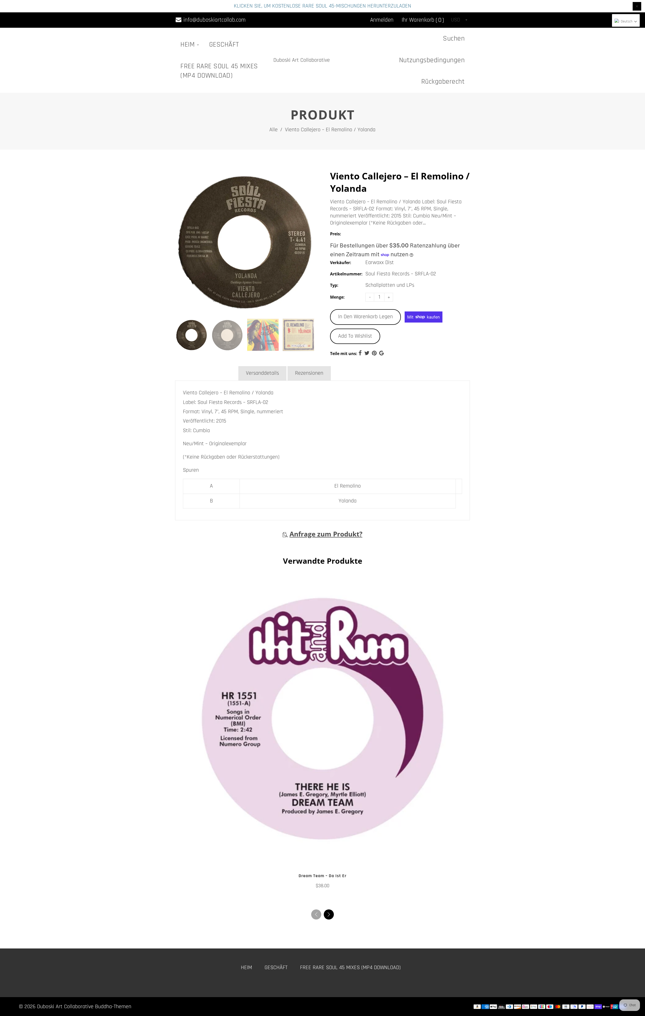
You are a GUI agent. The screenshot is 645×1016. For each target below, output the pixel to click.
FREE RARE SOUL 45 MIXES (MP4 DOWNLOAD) (219, 71)
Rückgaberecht (443, 81)
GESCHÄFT (224, 44)
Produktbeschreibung (206, 373)
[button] (329, 914)
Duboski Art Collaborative (301, 60)
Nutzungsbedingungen (432, 60)
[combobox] (459, 20)
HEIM (188, 44)
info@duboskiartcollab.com (214, 20)
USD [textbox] (455, 19)
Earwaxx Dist (379, 262)
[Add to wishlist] (317, 860)
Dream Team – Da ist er (322, 876)
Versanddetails (262, 373)
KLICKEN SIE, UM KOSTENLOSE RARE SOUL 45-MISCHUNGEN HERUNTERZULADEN (322, 6)
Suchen (454, 38)
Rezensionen (309, 373)
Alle (273, 129)
